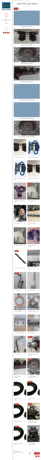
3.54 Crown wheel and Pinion (18, 444)
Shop (17, 0)
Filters (16, 8)
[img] (20, 147)
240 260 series (21, 0)
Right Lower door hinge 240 (19, 179)
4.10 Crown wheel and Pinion (32, 399)
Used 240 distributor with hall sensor (32, 354)
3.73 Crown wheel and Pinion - (18, 422)
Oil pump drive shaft (31, 290)
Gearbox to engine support (19, 332)
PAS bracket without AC (32, 200)
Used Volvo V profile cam (19, 267)
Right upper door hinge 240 (33, 178)
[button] (6, 28)
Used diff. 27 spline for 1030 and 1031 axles (32, 444)
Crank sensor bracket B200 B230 (19, 201)
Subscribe (37, 453)
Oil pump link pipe (18, 353)
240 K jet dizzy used (18, 223)
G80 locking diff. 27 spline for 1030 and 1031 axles (32, 422)
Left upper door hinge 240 (19, 157)
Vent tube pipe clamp (18, 290)
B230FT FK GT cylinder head (32, 268)
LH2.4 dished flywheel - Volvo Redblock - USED (32, 377)
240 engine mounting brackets (31, 246)
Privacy (15, 453)
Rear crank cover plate (18, 311)
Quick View (20, 155)
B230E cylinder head (31, 332)
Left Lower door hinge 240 (32, 157)
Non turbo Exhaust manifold (18, 377)
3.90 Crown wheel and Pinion (18, 399)
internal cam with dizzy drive (32, 224)
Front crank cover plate (32, 311)
